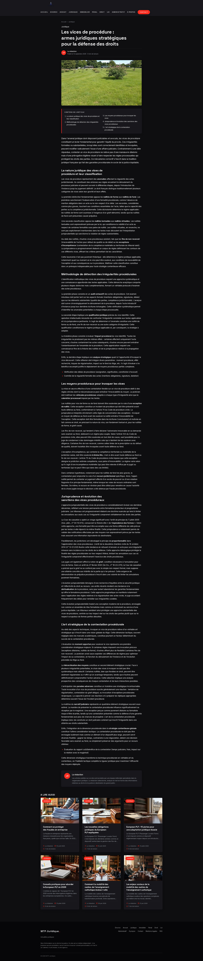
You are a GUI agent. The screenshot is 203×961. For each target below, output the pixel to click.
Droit (102, 12)
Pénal (94, 12)
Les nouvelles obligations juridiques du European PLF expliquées (97, 830)
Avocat (63, 12)
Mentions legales (151, 931)
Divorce (54, 12)
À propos (131, 12)
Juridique (73, 12)
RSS (161, 931)
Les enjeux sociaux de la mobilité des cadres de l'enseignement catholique (138, 887)
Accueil (44, 12)
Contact (144, 12)
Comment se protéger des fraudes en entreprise (55, 828)
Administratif (118, 12)
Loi (108, 12)
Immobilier (85, 12)
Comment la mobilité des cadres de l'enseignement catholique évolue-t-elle (97, 887)
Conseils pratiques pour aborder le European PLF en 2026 (58, 885)
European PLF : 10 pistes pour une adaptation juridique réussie (141, 828)
